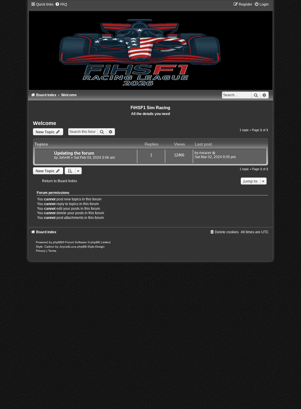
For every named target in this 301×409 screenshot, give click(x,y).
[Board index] (150, 46)
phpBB (57, 242)
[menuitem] (61, 4)
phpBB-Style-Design (91, 246)
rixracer (205, 153)
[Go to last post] (214, 153)
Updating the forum (74, 153)
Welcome (44, 123)
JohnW (64, 158)
